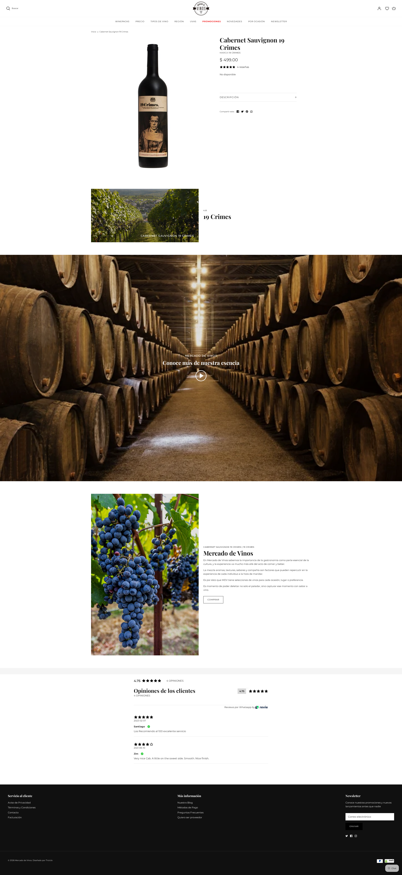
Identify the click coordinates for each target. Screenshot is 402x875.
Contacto (13, 812)
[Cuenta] (379, 8)
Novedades (234, 21)
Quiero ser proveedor (189, 817)
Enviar (354, 826)
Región (179, 21)
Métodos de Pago (187, 807)
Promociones (211, 21)
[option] (154, 104)
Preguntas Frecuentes (190, 812)
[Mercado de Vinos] (201, 8)
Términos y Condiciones (21, 807)
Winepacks (122, 21)
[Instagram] (356, 836)
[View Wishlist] (387, 8)
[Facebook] (351, 836)
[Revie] (261, 707)
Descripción (229, 97)
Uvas (193, 21)
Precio (140, 21)
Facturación (15, 817)
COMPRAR (213, 599)
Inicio (93, 31)
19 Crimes (235, 52)
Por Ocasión (256, 21)
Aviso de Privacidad (19, 802)
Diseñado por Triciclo (43, 860)
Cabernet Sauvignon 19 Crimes (113, 31)
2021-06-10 (139, 747)
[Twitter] (346, 836)
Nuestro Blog (185, 802)
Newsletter (279, 21)
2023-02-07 (140, 720)
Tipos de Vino (159, 21)
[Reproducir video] (201, 375)
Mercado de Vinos (23, 860)
